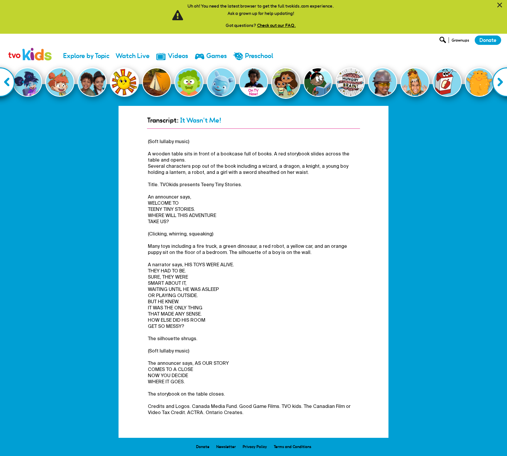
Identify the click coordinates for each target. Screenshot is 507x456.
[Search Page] (444, 41)
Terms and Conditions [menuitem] (292, 446)
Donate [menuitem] (202, 446)
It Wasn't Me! (200, 120)
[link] (30, 48)
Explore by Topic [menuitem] (86, 55)
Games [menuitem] (216, 55)
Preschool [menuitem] (259, 55)
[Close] (499, 5)
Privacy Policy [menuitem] (255, 446)
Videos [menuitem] (178, 55)
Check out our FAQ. (276, 25)
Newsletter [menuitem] (226, 446)
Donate (487, 40)
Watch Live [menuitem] (133, 55)
